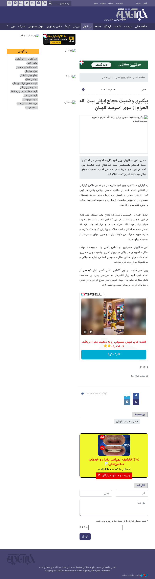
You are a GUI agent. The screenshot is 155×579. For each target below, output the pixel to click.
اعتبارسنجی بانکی (28, 87)
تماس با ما (119, 3)
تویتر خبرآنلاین (26, 3)
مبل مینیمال (30, 71)
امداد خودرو (31, 108)
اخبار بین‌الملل (123, 77)
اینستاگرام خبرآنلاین (32, 3)
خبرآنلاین (126, 15)
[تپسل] (82, 63)
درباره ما (110, 3)
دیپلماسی (106, 77)
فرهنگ (107, 26)
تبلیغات (103, 3)
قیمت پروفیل (30, 96)
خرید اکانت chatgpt (27, 104)
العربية (138, 3)
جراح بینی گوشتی (28, 75)
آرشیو (96, 3)
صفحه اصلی (141, 26)
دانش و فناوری (54, 26)
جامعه (98, 26)
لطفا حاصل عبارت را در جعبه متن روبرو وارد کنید (122, 521)
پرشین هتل (31, 79)
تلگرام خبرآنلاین (38, 3)
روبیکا (9, 3)
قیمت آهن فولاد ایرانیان (24, 83)
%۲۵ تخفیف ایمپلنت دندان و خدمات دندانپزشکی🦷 (114, 462)
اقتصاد (117, 26)
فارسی (145, 3)
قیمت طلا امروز (29, 92)
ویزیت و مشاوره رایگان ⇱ (114, 475)
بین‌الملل (87, 26)
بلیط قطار (15, 92)
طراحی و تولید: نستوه (131, 575)
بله (15, 3)
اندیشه (21, 26)
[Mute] (91, 331)
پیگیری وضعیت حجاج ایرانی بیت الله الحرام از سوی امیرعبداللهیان (114, 104)
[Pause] (85, 331)
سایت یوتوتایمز (29, 100)
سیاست (128, 26)
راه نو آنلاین (21, 59)
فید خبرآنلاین (44, 3)
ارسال (85, 536)
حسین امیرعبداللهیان (127, 422)
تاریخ (67, 26)
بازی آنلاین (31, 63)
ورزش (76, 26)
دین (13, 26)
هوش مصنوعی (35, 26)
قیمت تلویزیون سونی (26, 67)
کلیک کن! (114, 354)
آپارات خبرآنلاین (21, 3)
